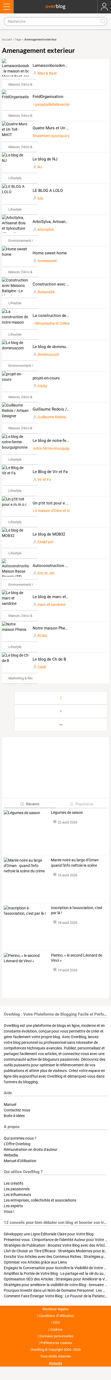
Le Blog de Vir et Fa (50, 471)
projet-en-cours (46, 378)
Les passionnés (17, 1189)
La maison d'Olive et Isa (52, 510)
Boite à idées (14, 1116)
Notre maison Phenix (51, 628)
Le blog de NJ (45, 159)
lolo (40, 198)
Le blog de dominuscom (54, 346)
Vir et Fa (44, 479)
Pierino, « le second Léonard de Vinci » (76, 958)
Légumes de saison (67, 812)
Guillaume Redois (51, 417)
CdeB (41, 667)
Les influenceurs (17, 1194)
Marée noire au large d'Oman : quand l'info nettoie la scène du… (75, 863)
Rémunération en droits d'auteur (30, 1149)
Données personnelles (56, 1336)
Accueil (7, 39)
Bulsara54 (46, 292)
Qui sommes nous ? (20, 1138)
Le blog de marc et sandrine (57, 596)
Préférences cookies (56, 1343)
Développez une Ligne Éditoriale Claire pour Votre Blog (48, 1234)
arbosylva (45, 229)
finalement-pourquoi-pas (53, 136)
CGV (56, 1322)
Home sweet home (50, 253)
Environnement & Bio (24, 241)
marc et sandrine (51, 604)
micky (42, 386)
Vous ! (9, 1211)
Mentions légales (56, 1309)
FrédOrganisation (48, 96)
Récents (32, 803)
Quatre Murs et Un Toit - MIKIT (60, 128)
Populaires (84, 803)
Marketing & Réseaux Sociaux (31, 678)
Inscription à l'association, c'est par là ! (76, 910)
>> (61, 725)
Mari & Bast (47, 73)
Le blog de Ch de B (49, 659)
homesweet (47, 261)
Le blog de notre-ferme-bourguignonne (67, 440)
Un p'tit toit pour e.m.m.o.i (56, 503)
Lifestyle (15, 178)
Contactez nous (17, 1110)
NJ (39, 167)
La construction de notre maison (62, 315)
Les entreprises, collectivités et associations (40, 1200)
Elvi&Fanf (45, 542)
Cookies (56, 1329)
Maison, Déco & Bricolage (27, 84)
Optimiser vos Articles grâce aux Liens (35, 1262)
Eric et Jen (46, 573)
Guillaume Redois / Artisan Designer (65, 409)
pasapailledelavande (52, 104)
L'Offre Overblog (17, 1144)
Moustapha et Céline (52, 323)
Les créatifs (13, 1183)
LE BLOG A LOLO (48, 190)
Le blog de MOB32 (49, 534)
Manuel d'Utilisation (20, 1161)
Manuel (10, 1104)
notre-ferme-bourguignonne (56, 448)
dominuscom (48, 354)
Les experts (13, 1206)
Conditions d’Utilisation (56, 1316)
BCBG (42, 636)
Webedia (11, 1155)
